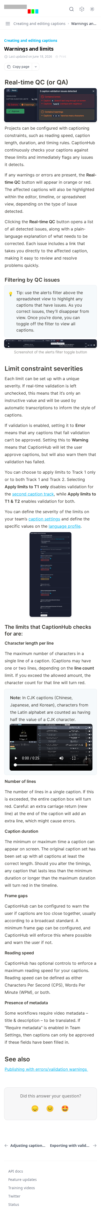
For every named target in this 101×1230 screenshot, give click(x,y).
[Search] (71, 9)
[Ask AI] (81, 9)
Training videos (21, 1187)
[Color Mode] (92, 9)
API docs (15, 1171)
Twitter (14, 1196)
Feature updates (22, 1179)
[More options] (35, 66)
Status (13, 1204)
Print (62, 57)
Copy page (21, 66)
